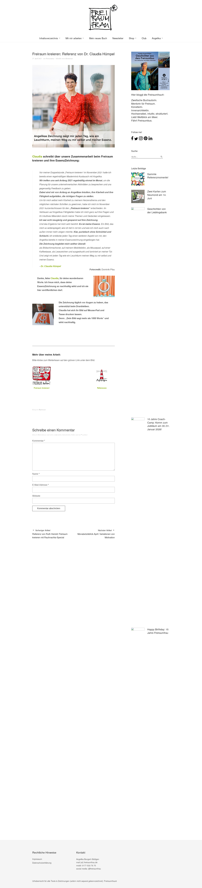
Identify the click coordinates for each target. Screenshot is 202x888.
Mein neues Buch (98, 38)
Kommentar (38, 441)
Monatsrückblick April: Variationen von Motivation (96, 534)
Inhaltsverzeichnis (48, 38)
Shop (131, 38)
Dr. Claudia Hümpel (51, 266)
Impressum (37, 859)
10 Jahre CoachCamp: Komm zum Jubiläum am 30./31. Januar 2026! (158, 424)
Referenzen (102, 388)
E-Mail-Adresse (40, 485)
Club (144, 38)
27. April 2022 (37, 58)
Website (36, 496)
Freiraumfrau (50, 58)
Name (36, 474)
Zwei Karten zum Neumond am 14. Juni (156, 195)
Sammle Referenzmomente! (157, 175)
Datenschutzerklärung (41, 862)
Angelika (156, 38)
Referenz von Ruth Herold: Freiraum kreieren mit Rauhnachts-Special (49, 534)
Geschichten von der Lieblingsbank (157, 210)
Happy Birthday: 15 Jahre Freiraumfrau (157, 631)
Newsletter (117, 38)
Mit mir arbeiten (74, 38)
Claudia (37, 156)
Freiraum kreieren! (41, 388)
